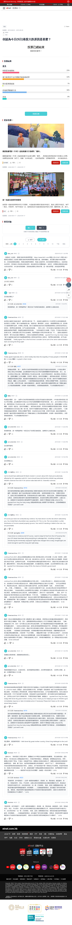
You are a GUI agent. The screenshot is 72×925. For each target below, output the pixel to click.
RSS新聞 (63, 879)
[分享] (65, 26)
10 (52, 244)
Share (67, 26)
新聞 (13, 834)
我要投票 (56, 163)
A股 (45, 834)
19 (12, 484)
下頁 (58, 244)
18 (12, 529)
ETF (36, 834)
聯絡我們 (29, 879)
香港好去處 (37, 838)
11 (12, 345)
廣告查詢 (22, 879)
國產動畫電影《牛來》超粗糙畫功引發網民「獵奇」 (22, 151)
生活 (15, 838)
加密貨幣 (59, 834)
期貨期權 (25, 834)
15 (12, 362)
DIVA (20, 838)
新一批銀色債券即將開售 (12, 200)
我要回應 (36, 114)
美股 (40, 834)
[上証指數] (42, 4)
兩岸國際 (5, 162)
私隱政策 (36, 879)
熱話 (4, 26)
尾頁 (64, 244)
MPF (6, 838)
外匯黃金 (51, 834)
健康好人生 (28, 838)
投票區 (15, 8)
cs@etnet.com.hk (49, 876)
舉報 (66, 270)
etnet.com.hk (10, 828)
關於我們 (8, 879)
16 (12, 464)
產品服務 (15, 879)
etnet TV (7, 834)
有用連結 (56, 879)
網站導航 (49, 879)
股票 (18, 834)
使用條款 (43, 879)
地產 (10, 838)
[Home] (8, 8)
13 (12, 434)
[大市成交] (15, 4)
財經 (4, 211)
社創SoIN (46, 838)
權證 (31, 834)
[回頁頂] (68, 295)
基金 (65, 834)
